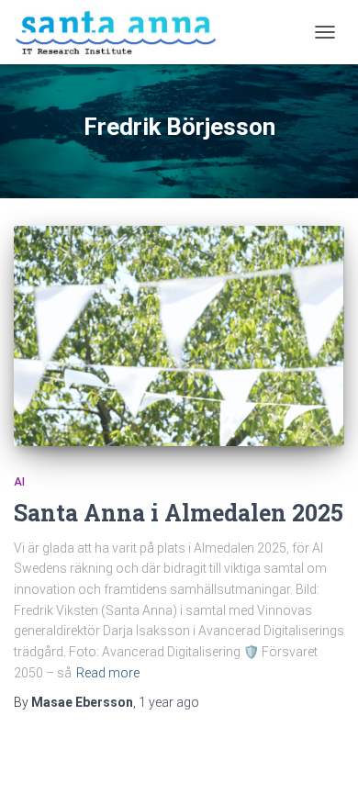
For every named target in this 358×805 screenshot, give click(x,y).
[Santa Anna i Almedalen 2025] (179, 336)
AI (19, 481)
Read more (108, 672)
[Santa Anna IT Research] (123, 32)
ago (169, 702)
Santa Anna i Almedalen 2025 (178, 513)
